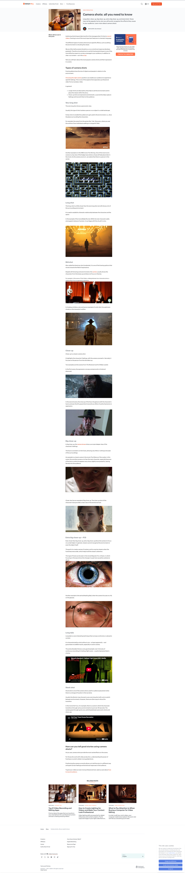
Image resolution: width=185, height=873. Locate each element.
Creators (38, 4)
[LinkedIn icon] (48, 857)
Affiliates (44, 4)
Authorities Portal (53, 4)
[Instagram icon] (54, 857)
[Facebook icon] (41, 857)
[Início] (28, 3)
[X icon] (45, 857)
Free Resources (70, 4)
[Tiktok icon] (57, 857)
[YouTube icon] (51, 857)
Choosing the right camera (74, 78)
